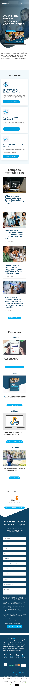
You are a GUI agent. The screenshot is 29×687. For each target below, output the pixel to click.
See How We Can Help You (14, 507)
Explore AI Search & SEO (11, 129)
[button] (8, 502)
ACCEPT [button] (16, 684)
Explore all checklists (14, 367)
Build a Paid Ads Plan (11, 156)
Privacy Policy (6, 673)
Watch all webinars (13, 441)
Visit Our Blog (13, 317)
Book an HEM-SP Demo (11, 101)
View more (13, 477)
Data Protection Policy (16, 673)
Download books (14, 405)
